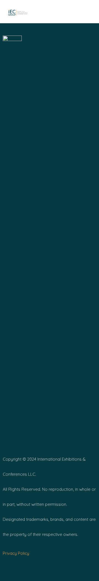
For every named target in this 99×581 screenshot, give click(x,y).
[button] (71, 12)
